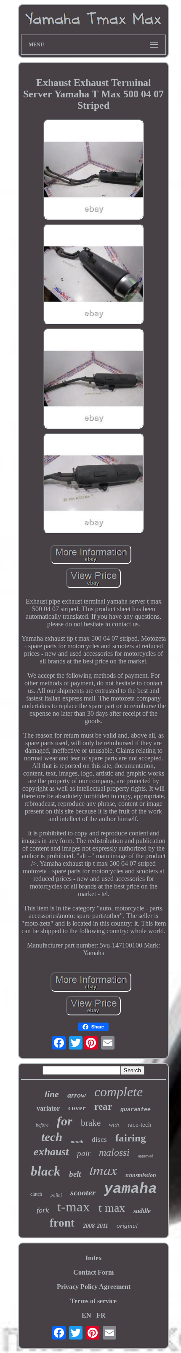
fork (43, 1210)
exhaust (51, 1152)
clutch (36, 1194)
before (42, 1125)
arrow (76, 1095)
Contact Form (93, 1272)
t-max (73, 1206)
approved (145, 1156)
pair (83, 1153)
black (46, 1171)
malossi (114, 1152)
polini (56, 1194)
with (114, 1125)
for (64, 1121)
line (52, 1094)
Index (93, 1258)
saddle (142, 1210)
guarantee (135, 1109)
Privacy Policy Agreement (93, 1286)
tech (51, 1137)
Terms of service (93, 1301)
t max (111, 1207)
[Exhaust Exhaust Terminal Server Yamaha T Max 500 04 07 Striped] (93, 170)
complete (118, 1091)
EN (86, 1315)
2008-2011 (95, 1226)
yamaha (130, 1189)
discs (99, 1140)
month (77, 1141)
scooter (83, 1192)
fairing (130, 1138)
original (127, 1225)
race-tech (140, 1124)
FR (101, 1315)
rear (103, 1106)
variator (48, 1108)
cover (77, 1108)
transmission (140, 1175)
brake (91, 1123)
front (62, 1222)
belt (75, 1174)
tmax (103, 1169)
